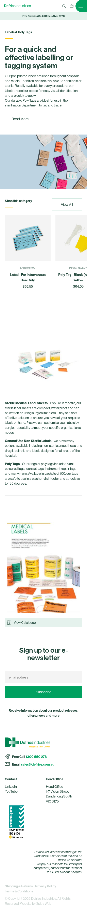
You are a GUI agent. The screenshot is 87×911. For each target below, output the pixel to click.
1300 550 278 (36, 756)
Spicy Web (43, 904)
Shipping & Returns (19, 886)
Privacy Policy (45, 886)
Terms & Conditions (19, 891)
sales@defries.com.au (37, 764)
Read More (20, 119)
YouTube (11, 791)
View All (67, 204)
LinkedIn (11, 786)
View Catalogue (25, 623)
